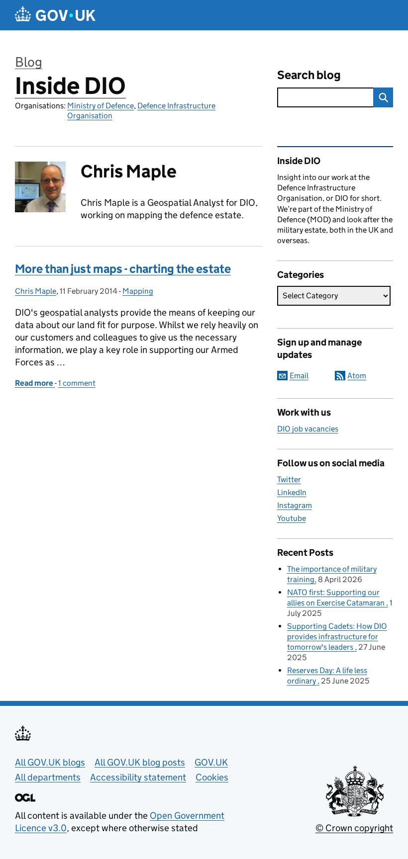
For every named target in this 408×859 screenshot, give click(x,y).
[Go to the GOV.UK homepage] (55, 15)
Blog (28, 62)
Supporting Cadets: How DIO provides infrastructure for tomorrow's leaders (337, 636)
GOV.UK (211, 762)
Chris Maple (35, 291)
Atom (356, 375)
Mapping (137, 291)
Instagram (294, 505)
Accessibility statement (138, 777)
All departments (48, 777)
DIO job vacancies (307, 428)
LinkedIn (291, 492)
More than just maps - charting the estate (123, 268)
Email (299, 375)
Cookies (212, 777)
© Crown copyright (354, 828)
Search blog (309, 75)
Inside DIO (70, 85)
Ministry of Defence (100, 105)
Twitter (289, 479)
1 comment (77, 383)
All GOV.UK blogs (50, 762)
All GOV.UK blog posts (140, 762)
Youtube (291, 518)
